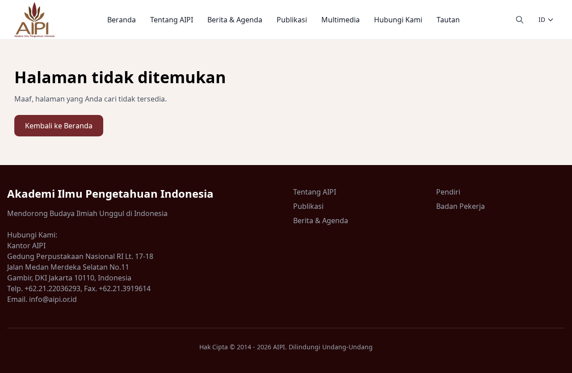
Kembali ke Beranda (59, 126)
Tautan (448, 20)
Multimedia (340, 20)
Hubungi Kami (398, 20)
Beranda (121, 20)
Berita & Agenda (234, 20)
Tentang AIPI (171, 20)
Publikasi (292, 20)
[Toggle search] (520, 20)
